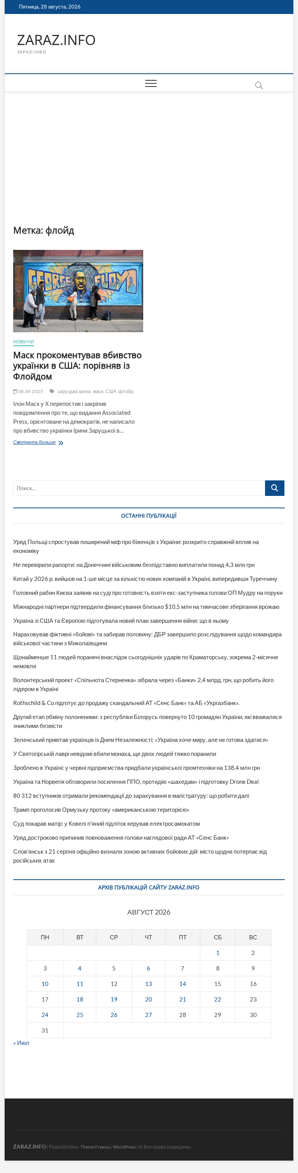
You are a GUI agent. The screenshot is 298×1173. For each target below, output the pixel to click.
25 (79, 1014)
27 (148, 1014)
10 (45, 983)
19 (114, 999)
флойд (125, 391)
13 (148, 983)
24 (45, 1014)
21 (182, 999)
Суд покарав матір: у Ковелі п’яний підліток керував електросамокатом (106, 823)
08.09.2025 (30, 391)
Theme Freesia (95, 1147)
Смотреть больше (52, 443)
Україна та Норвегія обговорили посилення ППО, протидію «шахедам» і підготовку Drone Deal (136, 781)
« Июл (21, 1042)
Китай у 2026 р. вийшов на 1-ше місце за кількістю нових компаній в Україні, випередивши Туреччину (145, 578)
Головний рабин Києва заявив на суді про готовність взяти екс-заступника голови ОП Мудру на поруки (147, 592)
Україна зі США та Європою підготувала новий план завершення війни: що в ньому (121, 620)
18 (79, 999)
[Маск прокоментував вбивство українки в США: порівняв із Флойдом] (78, 291)
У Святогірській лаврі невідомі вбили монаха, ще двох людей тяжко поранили (114, 753)
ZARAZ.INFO (56, 40)
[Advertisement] (149, 150)
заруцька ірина (74, 391)
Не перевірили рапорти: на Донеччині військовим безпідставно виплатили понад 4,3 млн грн (134, 564)
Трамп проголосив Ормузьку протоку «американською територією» (101, 809)
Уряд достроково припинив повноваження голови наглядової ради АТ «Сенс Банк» (121, 837)
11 (79, 983)
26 (114, 1014)
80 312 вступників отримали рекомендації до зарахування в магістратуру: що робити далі (131, 795)
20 (148, 999)
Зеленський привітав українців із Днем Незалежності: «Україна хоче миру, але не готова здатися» (141, 739)
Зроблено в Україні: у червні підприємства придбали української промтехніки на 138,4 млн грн (136, 767)
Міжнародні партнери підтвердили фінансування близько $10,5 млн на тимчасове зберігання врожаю (146, 606)
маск (98, 391)
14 (182, 983)
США (111, 391)
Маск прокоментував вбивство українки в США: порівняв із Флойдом (77, 365)
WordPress (124, 1147)
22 (217, 999)
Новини (23, 342)
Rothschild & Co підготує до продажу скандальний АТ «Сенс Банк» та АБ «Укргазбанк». (126, 702)
